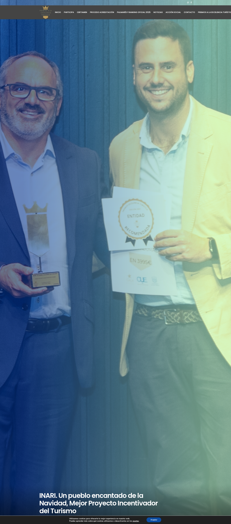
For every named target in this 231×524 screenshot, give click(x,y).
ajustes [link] (136, 521)
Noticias (158, 12)
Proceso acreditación (102, 12)
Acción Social (173, 12)
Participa (69, 12)
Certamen (82, 12)
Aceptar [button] (154, 520)
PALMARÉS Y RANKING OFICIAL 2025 (134, 12)
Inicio (58, 12)
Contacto (189, 12)
